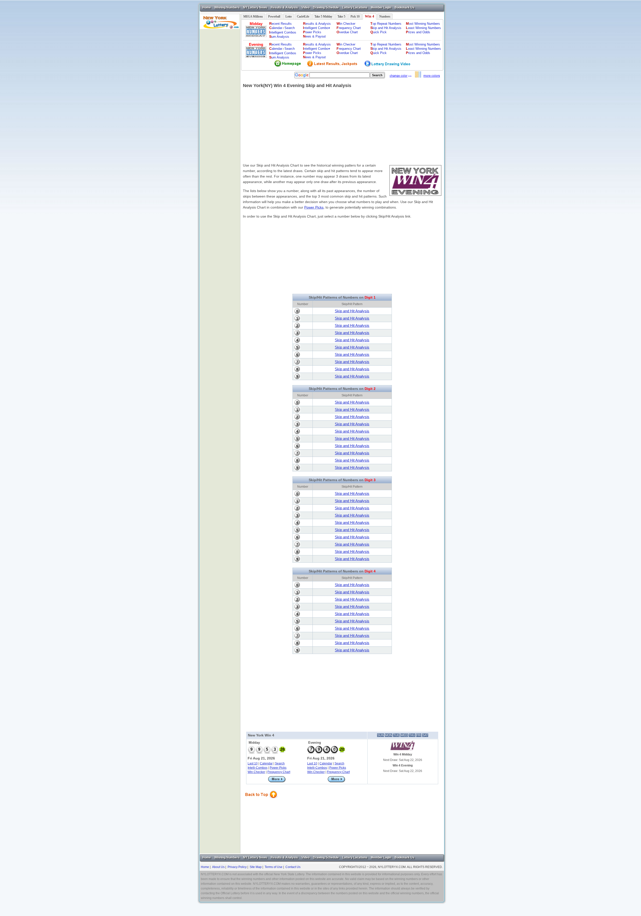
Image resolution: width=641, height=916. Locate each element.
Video (305, 7)
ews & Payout (314, 36)
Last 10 (253, 763)
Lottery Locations (354, 7)
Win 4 (369, 16)
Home (206, 7)
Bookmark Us (404, 7)
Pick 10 (355, 16)
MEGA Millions (253, 16)
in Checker (346, 24)
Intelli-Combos (257, 767)
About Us (218, 867)
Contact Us (292, 867)
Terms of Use (273, 867)
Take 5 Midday (323, 16)
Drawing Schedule (326, 7)
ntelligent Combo (316, 28)
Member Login (381, 7)
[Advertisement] (220, 104)
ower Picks (312, 32)
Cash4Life (303, 16)
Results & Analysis (284, 7)
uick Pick (378, 32)
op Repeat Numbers (385, 24)
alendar (275, 28)
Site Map (256, 867)
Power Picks (314, 207)
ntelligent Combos (282, 32)
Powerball (274, 16)
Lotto (288, 16)
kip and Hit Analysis (385, 28)
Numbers (384, 16)
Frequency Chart (278, 772)
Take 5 (341, 16)
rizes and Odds (418, 32)
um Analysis (279, 37)
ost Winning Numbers (423, 24)
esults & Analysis (317, 24)
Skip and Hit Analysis (352, 311)
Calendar (266, 763)
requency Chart (349, 28)
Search (289, 28)
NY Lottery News (255, 7)
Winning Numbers (227, 7)
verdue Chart (347, 32)
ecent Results (280, 24)
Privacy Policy (237, 867)
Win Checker (256, 772)
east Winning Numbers (423, 28)
